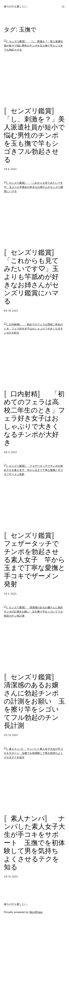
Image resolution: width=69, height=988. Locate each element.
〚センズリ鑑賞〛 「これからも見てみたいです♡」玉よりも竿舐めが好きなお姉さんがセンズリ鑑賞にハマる (34, 276)
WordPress (35, 912)
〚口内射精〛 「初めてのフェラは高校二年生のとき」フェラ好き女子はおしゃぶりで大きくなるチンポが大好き (34, 418)
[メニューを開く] (63, 7)
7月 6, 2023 (10, 169)
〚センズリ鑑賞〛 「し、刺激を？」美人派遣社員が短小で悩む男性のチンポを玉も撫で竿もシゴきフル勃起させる (34, 135)
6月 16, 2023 (11, 310)
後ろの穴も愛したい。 (17, 6)
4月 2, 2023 (10, 452)
